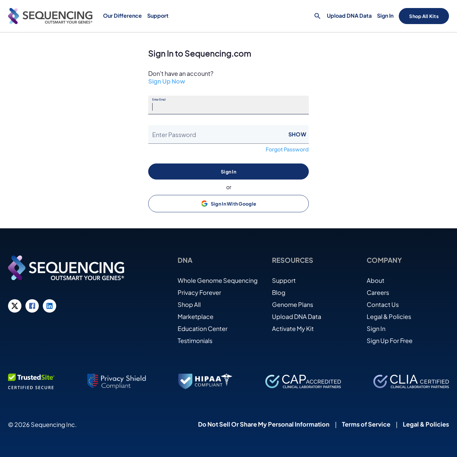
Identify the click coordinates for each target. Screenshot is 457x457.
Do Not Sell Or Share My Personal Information (264, 424)
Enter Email (159, 99)
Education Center (202, 328)
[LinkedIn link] (49, 306)
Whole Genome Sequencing (218, 280)
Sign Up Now (166, 81)
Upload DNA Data (349, 15)
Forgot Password (287, 149)
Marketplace (195, 316)
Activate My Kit (293, 328)
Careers (378, 292)
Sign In (385, 15)
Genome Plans (292, 304)
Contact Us (383, 304)
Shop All (189, 304)
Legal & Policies (389, 316)
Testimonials (195, 340)
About (375, 280)
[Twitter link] (14, 306)
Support (284, 280)
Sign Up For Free (390, 340)
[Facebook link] (32, 306)
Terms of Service (366, 424)
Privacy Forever (199, 292)
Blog (278, 292)
